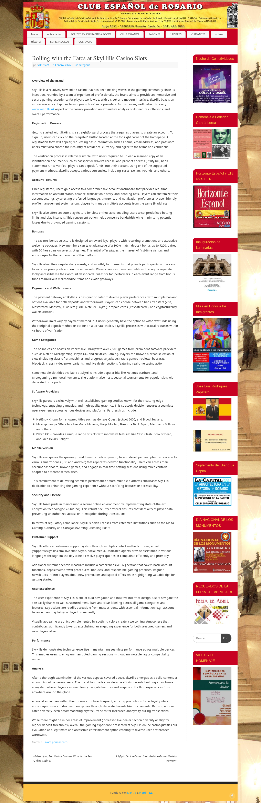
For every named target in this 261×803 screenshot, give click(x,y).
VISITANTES (198, 34)
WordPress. (146, 792)
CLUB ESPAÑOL (129, 34)
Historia (36, 41)
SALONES (154, 34)
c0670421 (43, 65)
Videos (219, 34)
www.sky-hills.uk (43, 109)
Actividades (54, 34)
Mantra (131, 792)
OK (224, 638)
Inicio (34, 34)
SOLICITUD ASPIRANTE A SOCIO (91, 34)
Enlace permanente (55, 742)
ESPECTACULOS (59, 41)
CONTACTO (85, 41)
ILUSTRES (175, 34)
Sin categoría (82, 65)
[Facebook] (231, 795)
